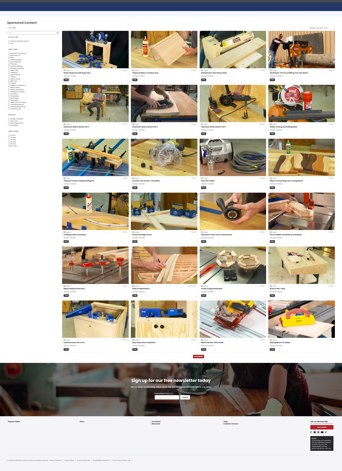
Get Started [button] (321, 427)
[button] (57, 32)
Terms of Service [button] (55, 460)
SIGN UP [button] (185, 397)
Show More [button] (198, 356)
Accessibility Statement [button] (101, 460)
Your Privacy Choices (119, 460)
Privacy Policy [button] (69, 460)
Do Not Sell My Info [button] (83, 460)
